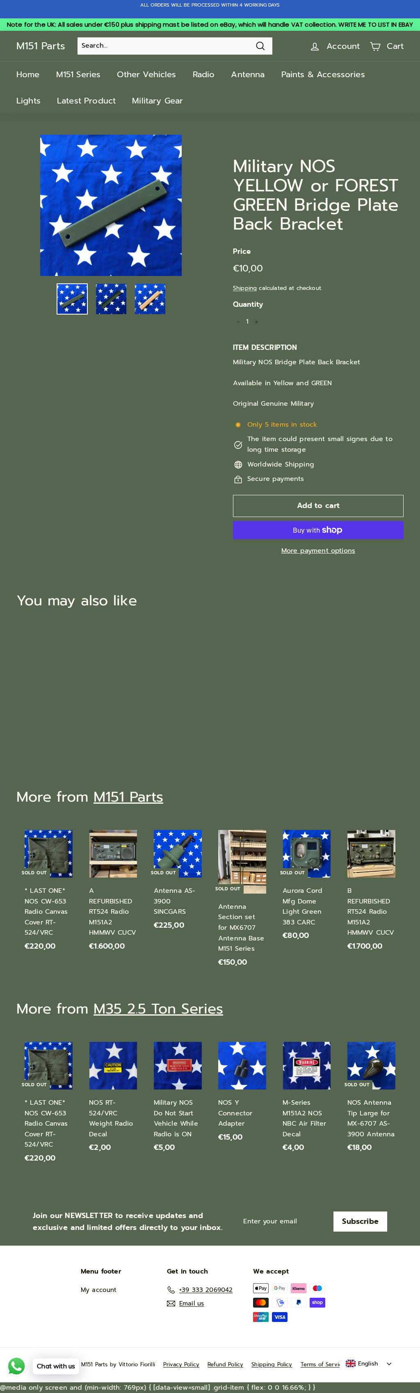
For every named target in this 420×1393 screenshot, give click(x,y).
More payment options (318, 551)
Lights (28, 100)
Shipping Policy (271, 1364)
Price (242, 251)
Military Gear (157, 100)
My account (99, 1289)
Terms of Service (323, 1364)
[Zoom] (111, 205)
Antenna (248, 74)
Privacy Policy (181, 1364)
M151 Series (78, 74)
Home (28, 74)
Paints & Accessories (323, 74)
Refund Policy (225, 1364)
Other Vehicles (146, 74)
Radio (204, 74)
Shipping (245, 288)
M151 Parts (40, 46)
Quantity (248, 304)
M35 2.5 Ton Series (158, 1009)
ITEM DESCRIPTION (265, 347)
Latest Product (86, 100)
